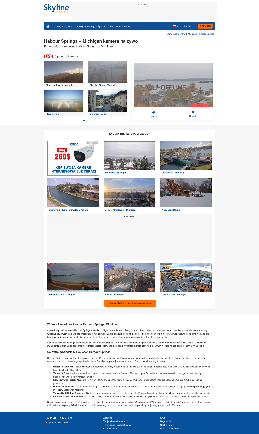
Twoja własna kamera (120, 26)
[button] (175, 26)
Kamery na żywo (62, 26)
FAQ (162, 417)
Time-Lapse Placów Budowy (117, 424)
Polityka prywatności (170, 428)
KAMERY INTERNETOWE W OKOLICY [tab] (129, 133)
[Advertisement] (144, 13)
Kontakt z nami (110, 428)
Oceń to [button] (193, 115)
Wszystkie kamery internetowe (129, 303)
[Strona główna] (48, 26)
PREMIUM (205, 26)
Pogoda (153, 115)
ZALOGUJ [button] (189, 26)
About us (107, 417)
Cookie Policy (167, 424)
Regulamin (165, 421)
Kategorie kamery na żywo (90, 26)
